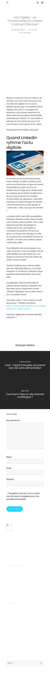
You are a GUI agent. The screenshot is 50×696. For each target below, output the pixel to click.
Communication (12, 615)
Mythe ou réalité (12, 637)
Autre (8, 611)
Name (9, 457)
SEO (8, 645)
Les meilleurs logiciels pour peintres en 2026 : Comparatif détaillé (24, 572)
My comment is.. (13, 420)
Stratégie (10, 649)
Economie (10, 623)
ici (16, 317)
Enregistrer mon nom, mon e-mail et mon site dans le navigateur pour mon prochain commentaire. (23, 496)
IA (7, 634)
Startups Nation (19, 30)
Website (10, 479)
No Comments (25, 33)
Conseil (9, 619)
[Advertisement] (25, 67)
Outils (8, 641)
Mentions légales (12, 558)
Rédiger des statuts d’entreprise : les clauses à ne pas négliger (24, 590)
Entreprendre (11, 626)
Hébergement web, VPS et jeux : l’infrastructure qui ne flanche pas (19, 581)
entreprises (10, 630)
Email (9, 468)
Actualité (9, 608)
